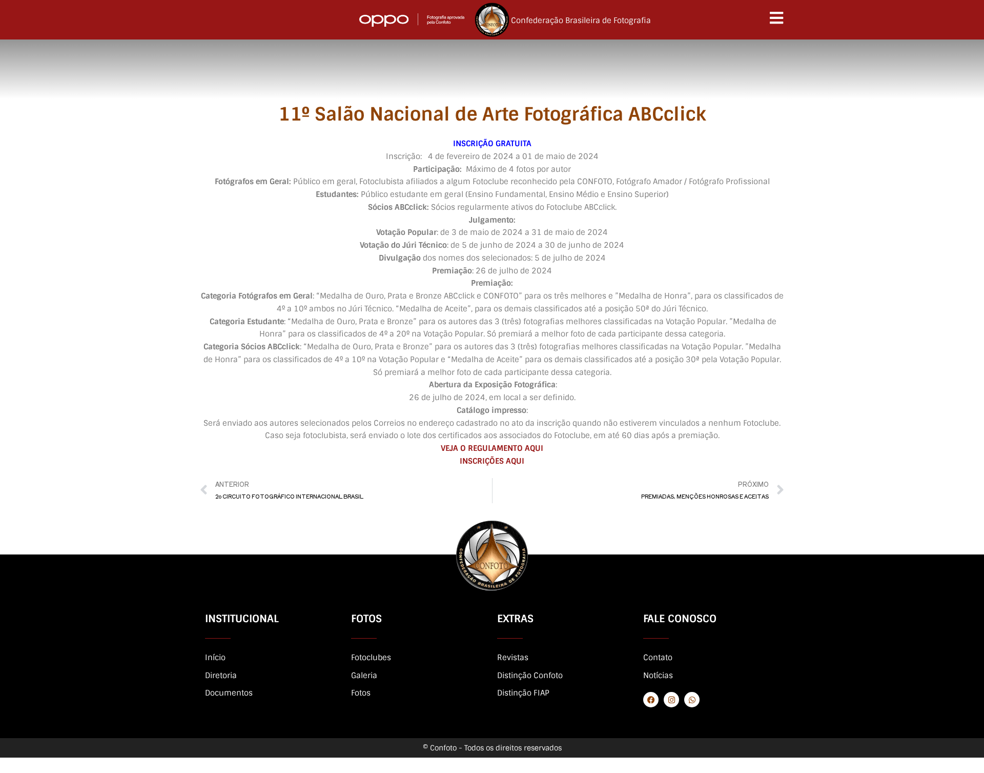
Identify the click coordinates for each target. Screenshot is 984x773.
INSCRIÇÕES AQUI (492, 461)
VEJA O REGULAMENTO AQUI (492, 448)
